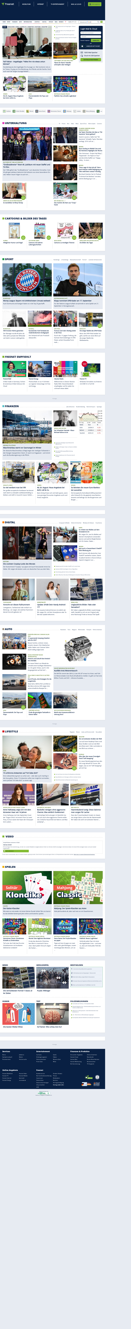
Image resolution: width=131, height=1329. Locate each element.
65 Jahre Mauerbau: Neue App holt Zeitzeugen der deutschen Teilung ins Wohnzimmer (73, 574)
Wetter (21, 1057)
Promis (64, 123)
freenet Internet (7, 1078)
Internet (40, 4)
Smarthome (99, 522)
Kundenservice (40, 1073)
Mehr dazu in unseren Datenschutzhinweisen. (84, 854)
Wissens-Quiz (57, 1059)
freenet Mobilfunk (7, 1073)
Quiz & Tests (83, 123)
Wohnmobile (81, 629)
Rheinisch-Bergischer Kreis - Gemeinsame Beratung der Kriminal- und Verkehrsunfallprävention (87, 1007)
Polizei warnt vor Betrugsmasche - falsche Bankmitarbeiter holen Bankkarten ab (85, 1011)
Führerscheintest (97, 629)
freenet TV (5, 1075)
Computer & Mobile (64, 522)
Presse (55, 1075)
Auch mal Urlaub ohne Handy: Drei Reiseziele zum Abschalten (68, 774)
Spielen (10, 867)
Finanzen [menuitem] (14, 22)
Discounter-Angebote (76, 1054)
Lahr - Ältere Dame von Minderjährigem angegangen (83, 1014)
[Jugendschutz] (44, 1093)
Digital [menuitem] (44, 22)
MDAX (82, 430)
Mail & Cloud (76, 4)
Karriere (55, 1080)
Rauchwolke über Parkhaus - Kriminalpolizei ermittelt (83, 1003)
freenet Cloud (74, 1057)
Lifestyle (11, 731)
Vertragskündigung (58, 1082)
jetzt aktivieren (10, 851)
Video (72, 123)
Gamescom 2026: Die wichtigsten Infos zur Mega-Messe (66, 569)
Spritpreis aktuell (7, 1057)
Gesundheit (99, 732)
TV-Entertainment (57, 4)
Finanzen (12, 406)
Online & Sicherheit (76, 522)
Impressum (39, 1078)
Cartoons (99, 123)
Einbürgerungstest (41, 1057)
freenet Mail (73, 1059)
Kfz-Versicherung (75, 1064)
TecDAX (82, 433)
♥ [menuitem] (65, 21)
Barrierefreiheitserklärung (43, 1075)
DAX (81, 427)
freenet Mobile (23, 1075)
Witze (77, 123)
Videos (55, 1057)
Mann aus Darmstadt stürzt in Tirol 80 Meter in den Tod (84, 985)
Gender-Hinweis (57, 1073)
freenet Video (23, 1073)
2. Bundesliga (64, 259)
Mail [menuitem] (56, 22)
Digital (10, 522)
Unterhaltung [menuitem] (28, 22)
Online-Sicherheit (92, 1054)
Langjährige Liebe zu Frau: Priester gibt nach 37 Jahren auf (65, 31)
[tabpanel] (27, 48)
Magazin (74, 629)
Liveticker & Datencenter (95, 259)
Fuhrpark (89, 629)
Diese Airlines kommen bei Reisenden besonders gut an (67, 780)
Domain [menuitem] (61, 22)
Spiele (55, 1054)
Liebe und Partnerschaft (87, 732)
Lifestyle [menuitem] (37, 22)
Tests (69, 629)
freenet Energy (6, 1080)
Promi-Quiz (39, 1061)
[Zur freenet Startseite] (8, 4)
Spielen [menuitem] (51, 22)
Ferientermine (6, 1059)
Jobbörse (21, 1054)
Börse (4, 1054)
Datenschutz (40, 1080)
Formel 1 (84, 259)
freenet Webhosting (76, 1061)
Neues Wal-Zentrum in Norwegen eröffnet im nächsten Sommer (68, 777)
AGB (37, 1087)
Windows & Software (88, 522)
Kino (68, 123)
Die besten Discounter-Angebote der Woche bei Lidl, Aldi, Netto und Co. (87, 981)
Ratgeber (72, 732)
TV (59, 123)
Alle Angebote (96, 4)
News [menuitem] (4, 22)
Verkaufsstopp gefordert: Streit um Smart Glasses (65, 572)
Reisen (78, 732)
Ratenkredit (90, 1057)
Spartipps (99, 406)
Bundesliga (57, 259)
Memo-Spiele (91, 123)
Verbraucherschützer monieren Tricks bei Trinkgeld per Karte (66, 38)
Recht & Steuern (91, 406)
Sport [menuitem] (8, 22)
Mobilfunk (26, 4)
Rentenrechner (91, 1061)
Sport (9, 259)
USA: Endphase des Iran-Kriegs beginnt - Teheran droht (65, 27)
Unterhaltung (16, 123)
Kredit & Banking (80, 406)
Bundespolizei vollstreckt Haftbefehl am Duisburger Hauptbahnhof (86, 1017)
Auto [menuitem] (20, 22)
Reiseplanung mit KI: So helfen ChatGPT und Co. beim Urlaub (68, 566)
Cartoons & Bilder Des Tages (26, 218)
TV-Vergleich (90, 1064)
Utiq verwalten (40, 1085)
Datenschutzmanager (42, 1082)
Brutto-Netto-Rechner (93, 1059)
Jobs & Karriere (70, 406)
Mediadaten (56, 1078)
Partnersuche (23, 1059)
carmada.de (22, 1080)
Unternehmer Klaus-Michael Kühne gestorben (65, 34)
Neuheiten (63, 629)
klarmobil (21, 1078)
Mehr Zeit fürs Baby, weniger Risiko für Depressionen (84, 977)
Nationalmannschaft (75, 259)
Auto (8, 629)
